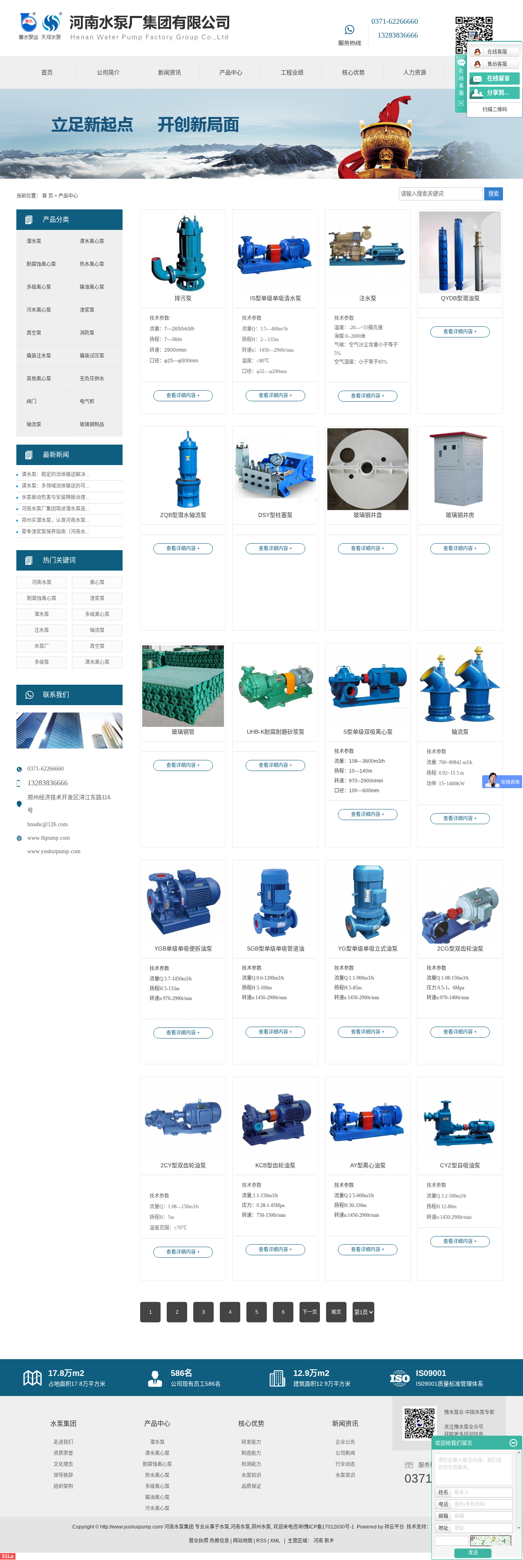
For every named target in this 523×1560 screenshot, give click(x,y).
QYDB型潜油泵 (460, 298)
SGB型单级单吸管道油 (275, 948)
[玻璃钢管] (183, 686)
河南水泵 (41, 582)
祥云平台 (394, 1527)
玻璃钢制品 (92, 424)
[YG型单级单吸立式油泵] (368, 903)
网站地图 (243, 1541)
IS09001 (431, 1373)
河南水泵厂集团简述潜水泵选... (55, 509)
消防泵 (87, 333)
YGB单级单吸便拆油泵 (183, 948)
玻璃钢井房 (460, 515)
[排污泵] (183, 252)
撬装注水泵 (39, 356)
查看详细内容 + (183, 395)
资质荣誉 (63, 1453)
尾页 (336, 1312)
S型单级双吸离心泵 (368, 731)
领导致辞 (63, 1475)
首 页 (47, 196)
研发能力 (251, 1442)
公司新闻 (345, 1453)
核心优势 (353, 72)
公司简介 (108, 72)
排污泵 (183, 298)
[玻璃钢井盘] (368, 469)
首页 (47, 72)
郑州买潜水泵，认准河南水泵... (55, 520)
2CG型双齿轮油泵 (460, 948)
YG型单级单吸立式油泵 (368, 948)
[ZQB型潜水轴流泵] (183, 469)
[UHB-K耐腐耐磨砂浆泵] (275, 686)
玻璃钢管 (183, 731)
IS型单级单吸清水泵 (275, 298)
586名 (181, 1373)
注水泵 (41, 630)
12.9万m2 (311, 1373)
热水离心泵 (92, 264)
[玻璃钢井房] (460, 469)
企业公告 (345, 1442)
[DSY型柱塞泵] (275, 469)
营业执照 (198, 1541)
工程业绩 (292, 72)
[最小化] (513, 1443)
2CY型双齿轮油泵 (183, 1165)
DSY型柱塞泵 (275, 515)
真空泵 (34, 333)
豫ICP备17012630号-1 (329, 1527)
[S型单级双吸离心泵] (368, 686)
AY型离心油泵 (368, 1165)
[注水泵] (368, 252)
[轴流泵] (460, 686)
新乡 (329, 1541)
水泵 (224, 1527)
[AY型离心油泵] (368, 1119)
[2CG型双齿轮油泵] (460, 903)
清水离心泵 (92, 241)
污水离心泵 (39, 310)
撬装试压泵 (92, 356)
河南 (318, 1541)
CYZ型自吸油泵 (460, 1165)
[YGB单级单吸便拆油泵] (183, 903)
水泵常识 (345, 1475)
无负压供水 (92, 379)
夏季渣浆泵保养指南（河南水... (55, 532)
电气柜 (87, 402)
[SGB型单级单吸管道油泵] (275, 903)
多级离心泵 (39, 287)
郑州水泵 (261, 1527)
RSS (261, 1541)
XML (275, 1541)
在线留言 (498, 78)
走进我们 (63, 1442)
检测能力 (251, 1464)
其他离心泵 (39, 379)
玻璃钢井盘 (367, 515)
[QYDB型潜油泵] (460, 252)
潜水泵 (34, 241)
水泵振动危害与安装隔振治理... (55, 497)
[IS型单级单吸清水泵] (275, 252)
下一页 (309, 1312)
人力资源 (414, 72)
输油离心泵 (92, 287)
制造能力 (251, 1453)
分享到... (498, 93)
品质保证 (251, 1486)
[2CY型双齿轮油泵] (183, 1119)
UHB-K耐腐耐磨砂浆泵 (275, 731)
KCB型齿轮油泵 (275, 1165)
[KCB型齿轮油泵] (275, 1119)
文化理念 (63, 1464)
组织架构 (63, 1486)
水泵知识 (251, 1475)
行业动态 (345, 1464)
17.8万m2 (66, 1373)
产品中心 (230, 72)
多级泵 (41, 662)
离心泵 (97, 582)
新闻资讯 (169, 72)
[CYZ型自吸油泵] (460, 1119)
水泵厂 (41, 646)
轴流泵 (34, 424)
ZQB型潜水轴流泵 (183, 515)
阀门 (31, 402)
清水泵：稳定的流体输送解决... (55, 474)
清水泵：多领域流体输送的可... (55, 486)
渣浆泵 (87, 310)
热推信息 (219, 1541)
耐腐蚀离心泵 (41, 264)
